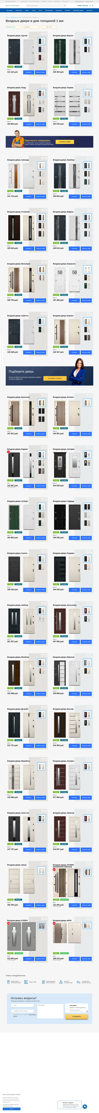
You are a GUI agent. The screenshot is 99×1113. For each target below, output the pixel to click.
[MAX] (73, 5)
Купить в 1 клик (41, 72)
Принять (12, 1108)
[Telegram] (69, 5)
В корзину (28, 72)
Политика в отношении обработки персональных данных (11, 1105)
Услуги (50, 1)
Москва (13, 1)
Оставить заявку (65, 142)
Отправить (76, 1016)
